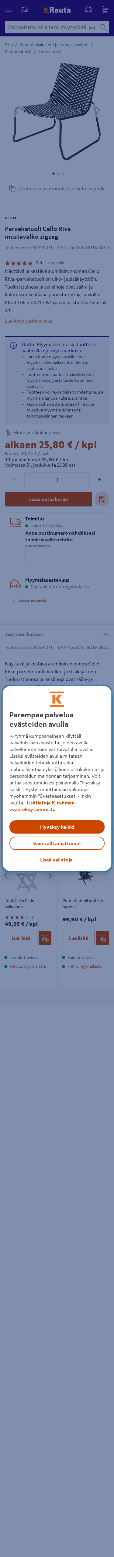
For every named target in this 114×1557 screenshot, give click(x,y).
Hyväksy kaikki (57, 826)
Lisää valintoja (56, 859)
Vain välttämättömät (57, 843)
